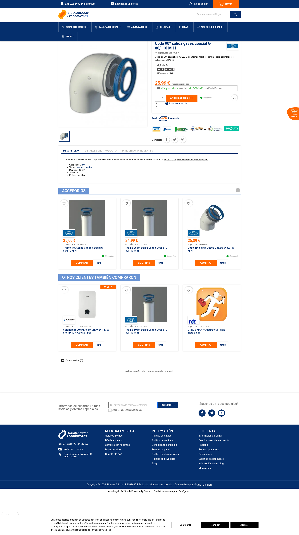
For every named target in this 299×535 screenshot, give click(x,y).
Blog (154, 463)
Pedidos (203, 444)
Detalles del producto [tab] (101, 150)
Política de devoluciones (165, 454)
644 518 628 (88, 3)
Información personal (210, 435)
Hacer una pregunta (176, 103)
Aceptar (244, 525)
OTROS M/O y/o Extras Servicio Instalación (206, 331)
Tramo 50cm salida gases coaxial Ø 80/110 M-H (146, 331)
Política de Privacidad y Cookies (95, 530)
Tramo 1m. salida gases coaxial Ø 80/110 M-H (83, 249)
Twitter (211, 412)
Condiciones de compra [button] (165, 491)
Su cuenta (207, 431)
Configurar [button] (184, 491)
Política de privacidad (163, 458)
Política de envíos (161, 435)
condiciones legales (132, 410)
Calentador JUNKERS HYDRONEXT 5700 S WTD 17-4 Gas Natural (86, 331)
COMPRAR (82, 262)
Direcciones (205, 454)
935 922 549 (72, 3)
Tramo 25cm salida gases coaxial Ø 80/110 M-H (146, 249)
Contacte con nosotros (117, 444)
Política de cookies (162, 440)
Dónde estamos (114, 440)
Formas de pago (161, 449)
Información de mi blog (211, 463)
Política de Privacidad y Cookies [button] (136, 491)
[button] (238, 190)
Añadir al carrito (181, 98)
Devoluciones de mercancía (214, 440)
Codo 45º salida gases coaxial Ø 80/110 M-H (211, 249)
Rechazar (215, 525)
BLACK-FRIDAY (113, 454)
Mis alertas (205, 468)
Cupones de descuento (211, 458)
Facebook (202, 412)
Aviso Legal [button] (113, 491)
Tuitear (174, 139)
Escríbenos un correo (126, 3)
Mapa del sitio (113, 449)
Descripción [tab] (71, 150)
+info (98, 262)
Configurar (185, 525)
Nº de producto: (161, 53)
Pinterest (183, 139)
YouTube (221, 412)
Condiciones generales (164, 444)
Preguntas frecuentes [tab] (137, 150)
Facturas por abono (209, 449)
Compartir (166, 139)
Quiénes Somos (114, 435)
